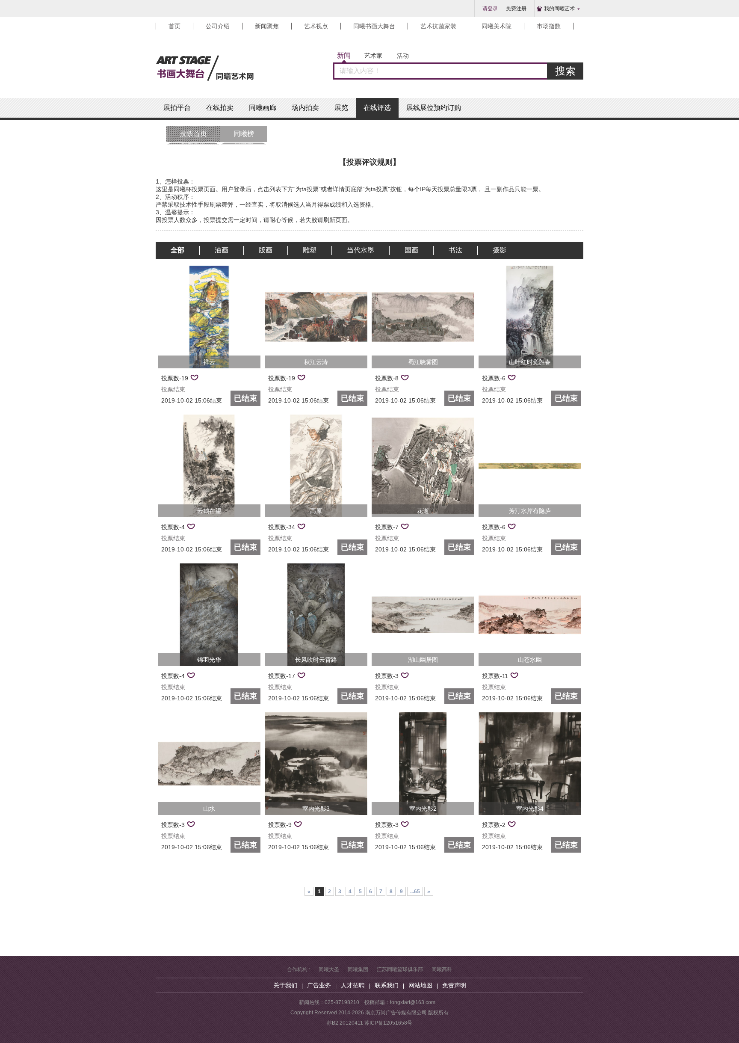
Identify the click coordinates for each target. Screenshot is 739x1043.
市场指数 (549, 26)
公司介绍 (218, 26)
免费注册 (516, 9)
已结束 (245, 398)
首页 (174, 26)
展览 (341, 107)
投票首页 (193, 136)
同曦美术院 (496, 26)
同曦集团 (358, 969)
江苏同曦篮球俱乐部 (400, 969)
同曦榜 (244, 136)
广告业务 (319, 985)
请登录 (490, 9)
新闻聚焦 (267, 26)
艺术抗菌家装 (438, 26)
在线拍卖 (220, 107)
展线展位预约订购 (433, 107)
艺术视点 (316, 26)
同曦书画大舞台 (374, 26)
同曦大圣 (329, 969)
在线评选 (377, 107)
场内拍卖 (305, 107)
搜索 (565, 71)
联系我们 (387, 985)
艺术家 (373, 55)
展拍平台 (177, 107)
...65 (415, 892)
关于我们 (285, 985)
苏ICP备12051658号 (388, 1023)
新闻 (344, 55)
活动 (403, 55)
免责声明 (454, 985)
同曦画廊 (262, 107)
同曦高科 (442, 969)
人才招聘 (353, 985)
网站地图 (420, 985)
